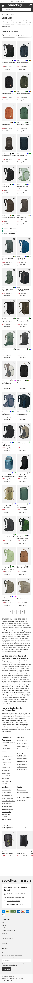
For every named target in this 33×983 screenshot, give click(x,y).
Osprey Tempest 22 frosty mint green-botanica (22, 187)
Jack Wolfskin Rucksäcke (8, 801)
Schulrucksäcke (6, 765)
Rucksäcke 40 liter (22, 770)
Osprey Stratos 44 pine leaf (8, 351)
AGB (3, 922)
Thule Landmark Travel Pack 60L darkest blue (22, 413)
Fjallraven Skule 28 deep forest (23, 93)
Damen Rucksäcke (22, 740)
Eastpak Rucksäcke (7, 795)
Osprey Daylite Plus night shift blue (21, 258)
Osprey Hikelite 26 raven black (8, 62)
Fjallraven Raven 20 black (22, 382)
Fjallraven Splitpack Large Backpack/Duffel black (7, 320)
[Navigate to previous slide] (25, 827)
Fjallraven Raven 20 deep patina (24, 124)
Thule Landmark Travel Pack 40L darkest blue (22, 156)
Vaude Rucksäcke (6, 819)
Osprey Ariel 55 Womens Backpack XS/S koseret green (8, 289)
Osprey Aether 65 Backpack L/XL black (21, 475)
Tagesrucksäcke (6, 767)
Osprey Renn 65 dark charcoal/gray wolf (21, 218)
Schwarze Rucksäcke (23, 792)
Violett (15, 60)
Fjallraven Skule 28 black (7, 93)
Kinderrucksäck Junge (23, 746)
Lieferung (4, 933)
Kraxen (4, 751)
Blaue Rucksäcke (21, 790)
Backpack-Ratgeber (7, 699)
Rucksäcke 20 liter (22, 764)
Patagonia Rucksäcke (7, 809)
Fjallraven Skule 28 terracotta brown (6, 125)
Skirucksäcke (5, 778)
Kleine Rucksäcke (22, 761)
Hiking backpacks (6, 748)
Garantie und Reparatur (8, 930)
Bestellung (4, 925)
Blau (14, 60)
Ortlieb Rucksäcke (6, 803)
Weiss (14, 596)
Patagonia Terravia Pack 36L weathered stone (7, 506)
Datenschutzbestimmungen (9, 965)
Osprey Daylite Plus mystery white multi (6, 382)
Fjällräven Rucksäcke (7, 798)
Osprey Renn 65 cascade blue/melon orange (7, 258)
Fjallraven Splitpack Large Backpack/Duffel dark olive (23, 320)
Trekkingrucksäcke (7, 770)
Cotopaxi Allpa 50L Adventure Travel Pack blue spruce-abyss (8, 475)
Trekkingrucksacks (13, 663)
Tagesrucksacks (6, 664)
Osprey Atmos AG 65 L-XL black (9, 155)
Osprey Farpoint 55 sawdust (23, 598)
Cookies (21, 978)
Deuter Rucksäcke (6, 792)
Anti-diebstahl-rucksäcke (8, 743)
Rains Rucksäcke (6, 812)
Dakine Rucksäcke (6, 790)
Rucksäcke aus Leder (7, 756)
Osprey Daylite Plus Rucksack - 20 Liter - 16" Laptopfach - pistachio (8, 568)
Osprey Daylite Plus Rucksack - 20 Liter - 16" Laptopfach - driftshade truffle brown (8, 218)
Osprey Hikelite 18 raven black (8, 536)
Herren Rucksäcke (22, 743)
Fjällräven (11, 729)
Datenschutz (13, 978)
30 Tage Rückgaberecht (17, 1)
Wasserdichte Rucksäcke (8, 776)
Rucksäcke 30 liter (22, 767)
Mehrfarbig (28, 184)
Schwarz (27, 60)
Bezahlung (4, 928)
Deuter (27, 728)
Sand (12, 380)
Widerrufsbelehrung (7, 938)
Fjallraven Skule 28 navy (22, 62)
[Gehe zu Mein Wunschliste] (26, 5)
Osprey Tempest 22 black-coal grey (6, 444)
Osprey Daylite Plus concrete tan (6, 599)
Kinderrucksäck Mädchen (24, 749)
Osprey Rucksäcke (7, 806)
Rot (30, 472)
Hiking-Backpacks (23, 663)
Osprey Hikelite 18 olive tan (23, 444)
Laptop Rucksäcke (6, 754)
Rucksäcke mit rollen (7, 762)
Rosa (15, 380)
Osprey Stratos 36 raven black (23, 351)
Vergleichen (7, 69)
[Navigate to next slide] (29, 827)
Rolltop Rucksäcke (6, 759)
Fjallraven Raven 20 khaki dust (23, 567)
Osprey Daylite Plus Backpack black (6, 187)
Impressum (5, 978)
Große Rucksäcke (22, 758)
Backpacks (4, 745)
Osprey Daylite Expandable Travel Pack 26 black (23, 289)
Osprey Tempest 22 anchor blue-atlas (6, 413)
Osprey (4, 729)
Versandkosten (6, 936)
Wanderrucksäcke (6, 773)
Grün (29, 60)
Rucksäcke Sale (21, 800)
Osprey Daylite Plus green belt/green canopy (22, 537)
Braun (30, 60)
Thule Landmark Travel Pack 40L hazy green (22, 506)
